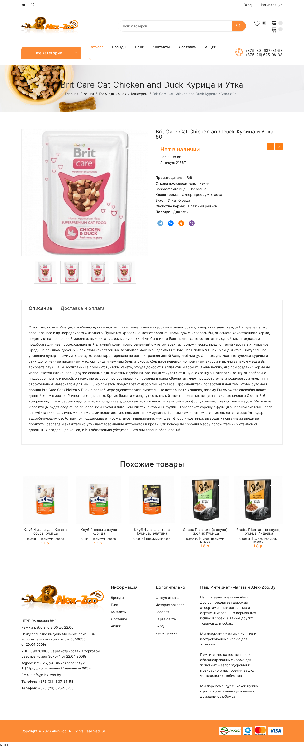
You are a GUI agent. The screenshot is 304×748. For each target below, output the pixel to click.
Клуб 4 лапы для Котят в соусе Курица (45, 531)
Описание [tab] (40, 308)
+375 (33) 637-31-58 (264, 50)
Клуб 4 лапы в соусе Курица (99, 531)
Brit (189, 177)
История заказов (170, 605)
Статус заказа (168, 598)
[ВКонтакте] (171, 223)
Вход (248, 5)
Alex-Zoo (59, 731)
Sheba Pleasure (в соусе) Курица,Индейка (258, 531)
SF (104, 731)
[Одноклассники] (181, 223)
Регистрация (272, 5)
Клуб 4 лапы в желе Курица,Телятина (152, 531)
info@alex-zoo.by (47, 675)
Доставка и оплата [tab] (83, 308)
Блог (139, 47)
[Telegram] (160, 223)
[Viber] (191, 223)
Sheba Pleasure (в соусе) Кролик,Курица (205, 531)
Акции (210, 47)
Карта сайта (166, 619)
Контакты (161, 47)
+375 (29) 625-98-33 (264, 55)
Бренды (119, 47)
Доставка (187, 47)
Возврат (162, 612)
